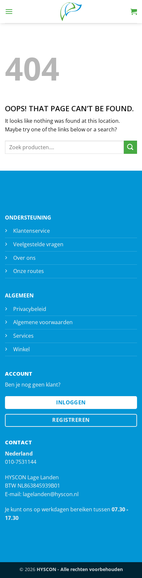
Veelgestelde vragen (38, 244)
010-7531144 (20, 461)
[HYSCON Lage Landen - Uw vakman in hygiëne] (71, 11)
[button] (9, 11)
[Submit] (130, 147)
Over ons (24, 257)
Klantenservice (31, 230)
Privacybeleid (29, 309)
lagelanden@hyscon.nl (51, 494)
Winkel (21, 349)
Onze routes (28, 271)
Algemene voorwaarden (43, 322)
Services (23, 335)
